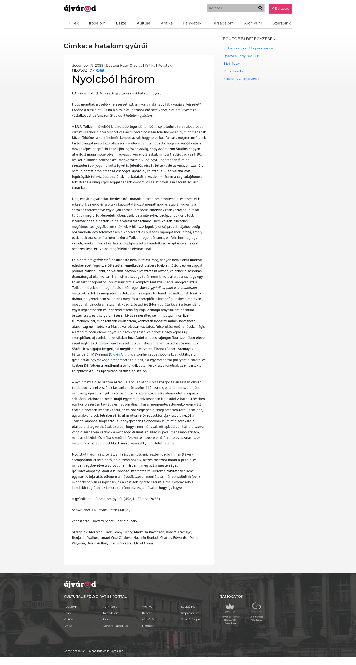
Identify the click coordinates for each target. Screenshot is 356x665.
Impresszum (190, 613)
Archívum (253, 23)
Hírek (74, 23)
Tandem (109, 619)
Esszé (121, 23)
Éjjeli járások (232, 63)
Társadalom (223, 23)
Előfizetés (281, 8)
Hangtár (148, 626)
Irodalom (97, 23)
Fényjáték (192, 23)
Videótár (148, 619)
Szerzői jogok (190, 619)
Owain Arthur (120, 354)
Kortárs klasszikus (115, 626)
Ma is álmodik (233, 71)
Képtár (147, 613)
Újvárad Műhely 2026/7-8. (242, 56)
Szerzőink (282, 23)
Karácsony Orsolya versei (241, 79)
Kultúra (143, 23)
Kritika (167, 23)
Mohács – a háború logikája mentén (249, 48)
